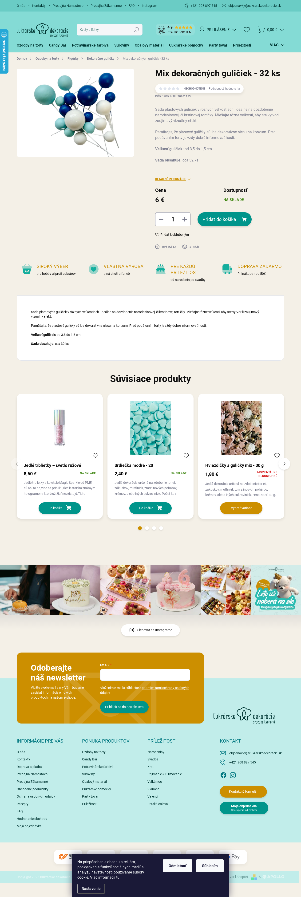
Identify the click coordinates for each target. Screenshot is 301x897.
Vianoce (153, 789)
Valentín (153, 796)
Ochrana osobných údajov (36, 796)
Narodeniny (155, 752)
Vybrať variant (241, 508)
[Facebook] (223, 774)
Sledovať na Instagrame (154, 630)
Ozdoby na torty (94, 752)
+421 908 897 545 (242, 762)
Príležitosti (89, 804)
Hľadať (136, 29)
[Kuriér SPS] (68, 857)
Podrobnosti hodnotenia (224, 88)
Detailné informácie (170, 179)
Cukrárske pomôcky (96, 789)
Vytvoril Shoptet (236, 877)
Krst (150, 767)
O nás (21, 6)
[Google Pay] (232, 857)
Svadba (152, 759)
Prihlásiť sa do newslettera (124, 707)
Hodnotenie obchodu (32, 819)
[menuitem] (31, 45)
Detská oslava (157, 804)
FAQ (132, 6)
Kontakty (39, 6)
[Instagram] (232, 774)
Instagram (149, 6)
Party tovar (90, 796)
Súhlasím (210, 866)
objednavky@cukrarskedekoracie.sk (255, 753)
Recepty (22, 804)
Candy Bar (89, 759)
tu (117, 877)
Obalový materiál (94, 781)
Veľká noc (154, 781)
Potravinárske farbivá (98, 767)
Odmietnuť (177, 866)
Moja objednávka (29, 826)
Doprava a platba (29, 767)
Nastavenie (91, 888)
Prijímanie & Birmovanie (164, 774)
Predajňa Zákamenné (106, 6)
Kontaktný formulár (243, 791)
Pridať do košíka (219, 219)
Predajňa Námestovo (68, 6)
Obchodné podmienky (32, 789)
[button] (139, 528)
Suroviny (88, 774)
